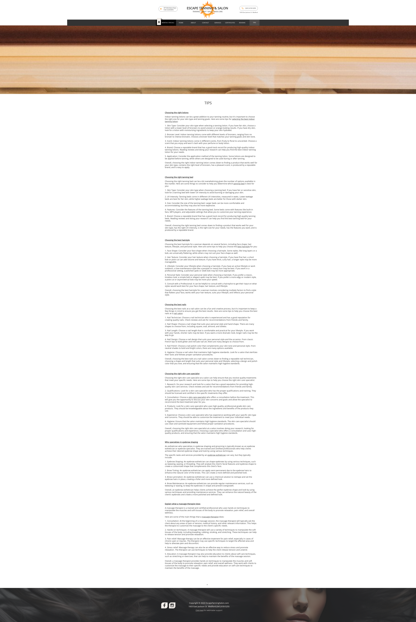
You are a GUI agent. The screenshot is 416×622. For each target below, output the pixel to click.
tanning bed (239, 183)
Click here (199, 610)
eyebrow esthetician (217, 455)
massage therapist (210, 516)
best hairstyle (243, 246)
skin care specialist (245, 380)
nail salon (178, 313)
